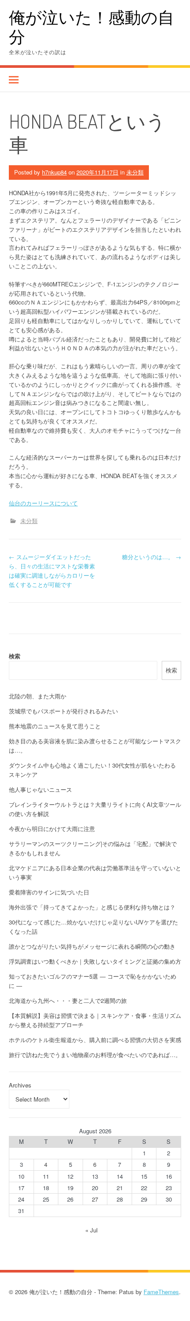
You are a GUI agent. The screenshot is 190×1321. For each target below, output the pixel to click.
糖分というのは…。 (151, 557)
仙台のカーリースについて (43, 503)
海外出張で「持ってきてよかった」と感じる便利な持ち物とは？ (92, 907)
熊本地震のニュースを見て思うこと (55, 726)
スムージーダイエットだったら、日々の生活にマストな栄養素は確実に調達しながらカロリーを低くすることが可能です (52, 570)
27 (95, 1199)
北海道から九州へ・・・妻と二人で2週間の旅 (68, 1000)
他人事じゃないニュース (40, 789)
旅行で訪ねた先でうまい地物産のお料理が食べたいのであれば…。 (95, 1054)
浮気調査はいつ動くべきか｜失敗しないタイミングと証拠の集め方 (95, 961)
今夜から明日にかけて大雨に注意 (52, 828)
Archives (20, 1085)
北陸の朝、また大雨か (37, 696)
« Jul (91, 1230)
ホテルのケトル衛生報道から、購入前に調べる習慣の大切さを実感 (95, 1039)
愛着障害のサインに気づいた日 (49, 892)
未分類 (135, 172)
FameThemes (161, 1292)
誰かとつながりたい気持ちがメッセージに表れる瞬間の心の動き (92, 946)
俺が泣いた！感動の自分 (91, 27)
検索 (14, 656)
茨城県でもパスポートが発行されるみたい (63, 711)
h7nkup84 (54, 172)
